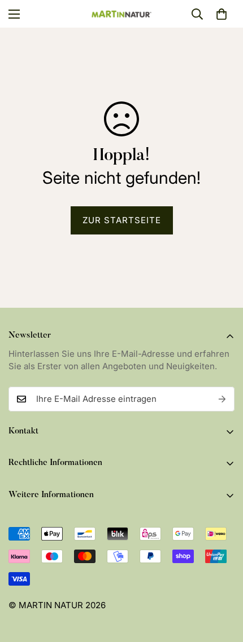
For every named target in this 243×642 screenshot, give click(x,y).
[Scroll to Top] (222, 582)
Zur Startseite (122, 220)
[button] (222, 14)
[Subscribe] (222, 399)
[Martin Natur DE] (122, 14)
